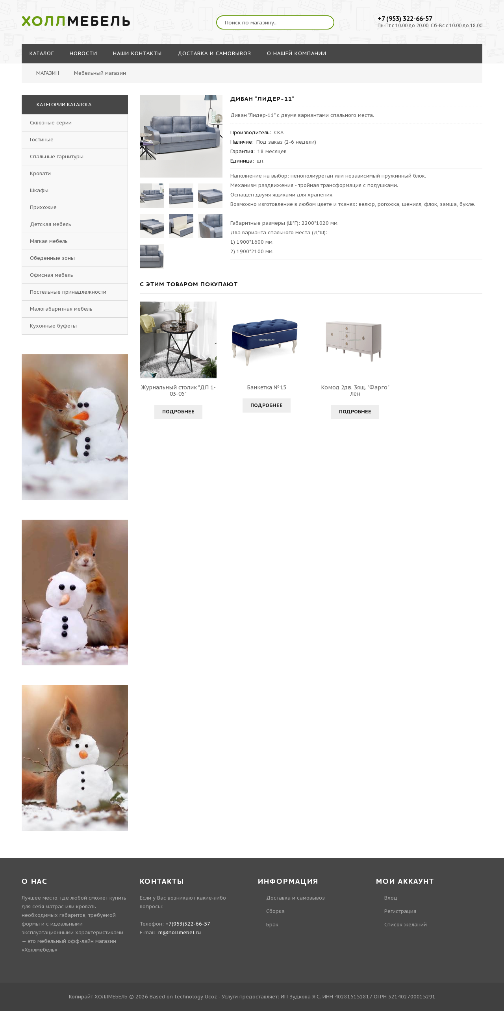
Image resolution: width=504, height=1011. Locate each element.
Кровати (40, 173)
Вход (390, 897)
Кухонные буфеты (53, 325)
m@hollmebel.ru (179, 932)
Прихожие (43, 207)
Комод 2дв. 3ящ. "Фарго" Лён (355, 390)
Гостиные (42, 139)
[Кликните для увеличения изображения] (181, 136)
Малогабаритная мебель (61, 309)
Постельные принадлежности (68, 292)
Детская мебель (50, 224)
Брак (272, 924)
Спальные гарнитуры (56, 156)
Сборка (275, 911)
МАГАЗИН (47, 73)
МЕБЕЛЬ (77, 21)
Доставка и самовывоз (295, 897)
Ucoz (211, 996)
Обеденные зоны (52, 258)
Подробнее (178, 411)
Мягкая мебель (49, 241)
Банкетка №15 (266, 387)
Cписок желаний (405, 924)
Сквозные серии (51, 122)
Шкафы (39, 190)
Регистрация (400, 911)
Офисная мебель (51, 275)
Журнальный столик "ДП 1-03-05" (178, 390)
